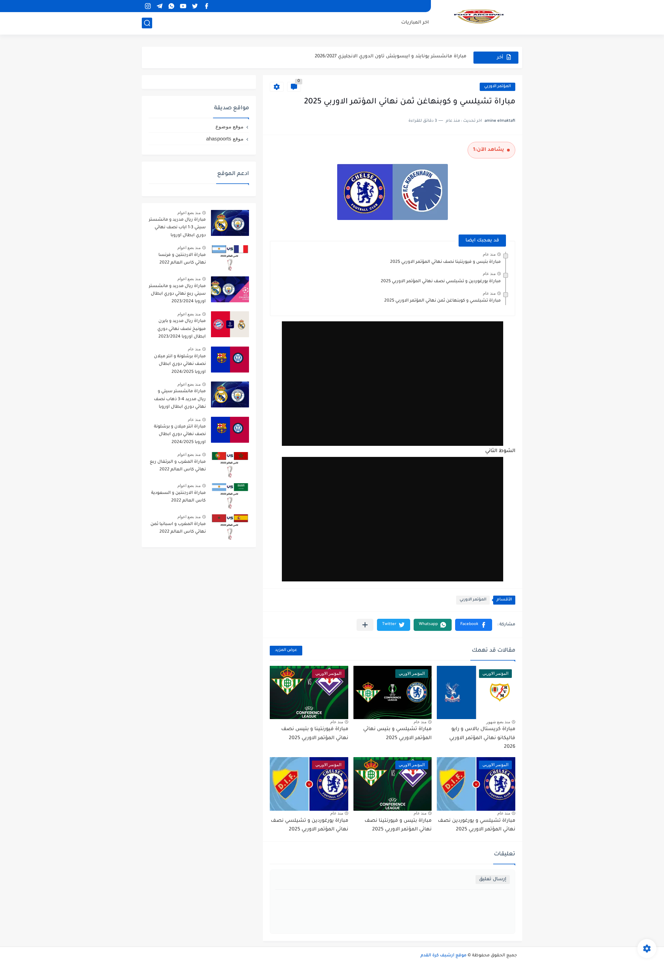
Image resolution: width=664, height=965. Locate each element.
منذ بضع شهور (498, 721)
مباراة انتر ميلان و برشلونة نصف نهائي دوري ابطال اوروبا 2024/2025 (180, 434)
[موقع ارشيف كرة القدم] (479, 16)
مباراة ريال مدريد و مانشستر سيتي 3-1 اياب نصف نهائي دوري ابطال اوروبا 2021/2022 (177, 229)
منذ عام (489, 254)
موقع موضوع (229, 126)
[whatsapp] (171, 6)
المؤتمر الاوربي (497, 86)
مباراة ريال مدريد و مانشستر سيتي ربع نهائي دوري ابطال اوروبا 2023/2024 (177, 294)
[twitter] (195, 6)
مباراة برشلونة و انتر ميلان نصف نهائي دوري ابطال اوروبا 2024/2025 (180, 364)
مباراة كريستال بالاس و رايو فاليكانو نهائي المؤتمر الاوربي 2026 (482, 738)
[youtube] (183, 6)
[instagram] (148, 6)
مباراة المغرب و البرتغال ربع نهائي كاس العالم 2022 (178, 466)
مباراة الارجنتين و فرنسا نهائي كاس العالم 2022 (182, 259)
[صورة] (230, 223)
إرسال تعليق (492, 879)
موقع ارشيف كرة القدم (444, 955)
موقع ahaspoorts (224, 138)
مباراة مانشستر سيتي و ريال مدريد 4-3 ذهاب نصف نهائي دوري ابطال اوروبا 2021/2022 (180, 400)
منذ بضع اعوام (189, 212)
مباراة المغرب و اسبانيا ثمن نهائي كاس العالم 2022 (178, 528)
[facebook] (206, 6)
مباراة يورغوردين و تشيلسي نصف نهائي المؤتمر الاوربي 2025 (441, 281)
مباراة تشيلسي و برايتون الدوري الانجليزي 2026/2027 (409, 57)
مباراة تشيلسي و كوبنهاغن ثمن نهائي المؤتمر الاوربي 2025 (442, 300)
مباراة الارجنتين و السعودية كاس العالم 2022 (178, 497)
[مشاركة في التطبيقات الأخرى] (365, 625)
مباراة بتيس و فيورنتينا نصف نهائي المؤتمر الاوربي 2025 (445, 262)
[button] (473, 625)
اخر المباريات (415, 22)
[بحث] (147, 23)
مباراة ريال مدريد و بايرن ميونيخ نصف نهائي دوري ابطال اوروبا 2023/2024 (181, 329)
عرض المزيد (286, 650)
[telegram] (159, 6)
